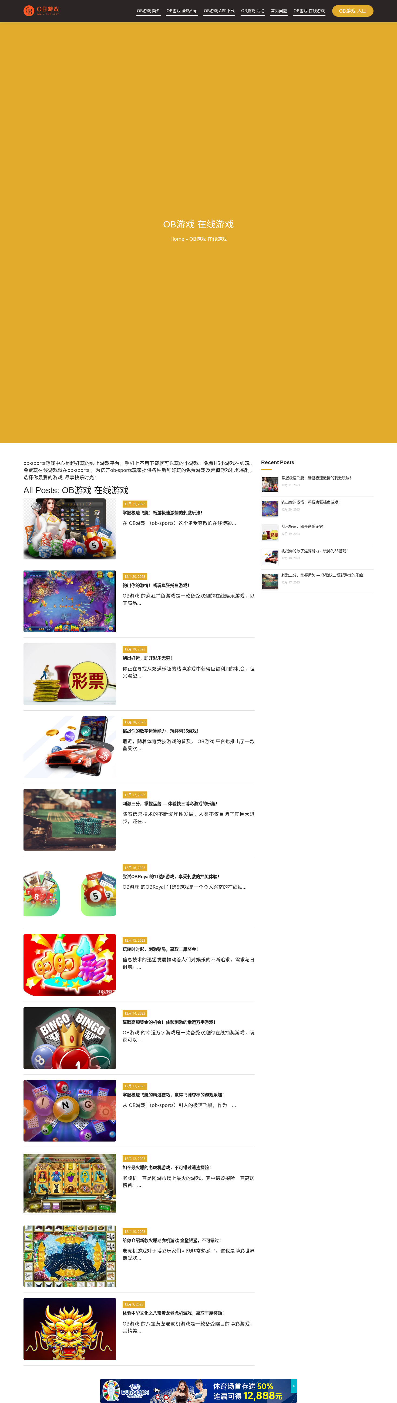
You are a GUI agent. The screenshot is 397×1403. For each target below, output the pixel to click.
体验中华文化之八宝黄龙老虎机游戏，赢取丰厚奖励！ (174, 1313)
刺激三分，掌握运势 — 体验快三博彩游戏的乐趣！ (171, 803)
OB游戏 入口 (353, 11)
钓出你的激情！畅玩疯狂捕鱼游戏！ (157, 585)
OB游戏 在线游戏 (309, 10)
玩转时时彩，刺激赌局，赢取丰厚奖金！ (161, 949)
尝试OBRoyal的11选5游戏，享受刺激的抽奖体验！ (172, 876)
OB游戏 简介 (148, 10)
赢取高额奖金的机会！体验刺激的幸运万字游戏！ (170, 1022)
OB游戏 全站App (182, 10)
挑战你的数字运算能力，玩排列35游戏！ (162, 731)
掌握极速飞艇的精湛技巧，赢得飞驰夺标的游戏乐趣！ (174, 1095)
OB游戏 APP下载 (219, 10)
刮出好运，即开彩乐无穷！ (148, 658)
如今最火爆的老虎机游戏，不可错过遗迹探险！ (168, 1167)
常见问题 (279, 10)
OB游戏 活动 (252, 10)
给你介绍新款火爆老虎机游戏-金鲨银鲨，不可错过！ (173, 1240)
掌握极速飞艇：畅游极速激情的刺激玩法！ (164, 513)
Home (177, 239)
